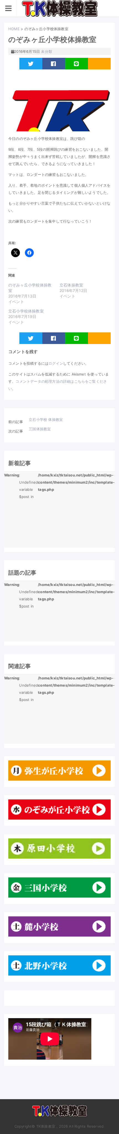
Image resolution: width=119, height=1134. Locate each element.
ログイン (55, 363)
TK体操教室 (59, 1113)
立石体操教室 (71, 285)
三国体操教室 (40, 429)
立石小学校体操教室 (26, 311)
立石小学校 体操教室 (46, 419)
